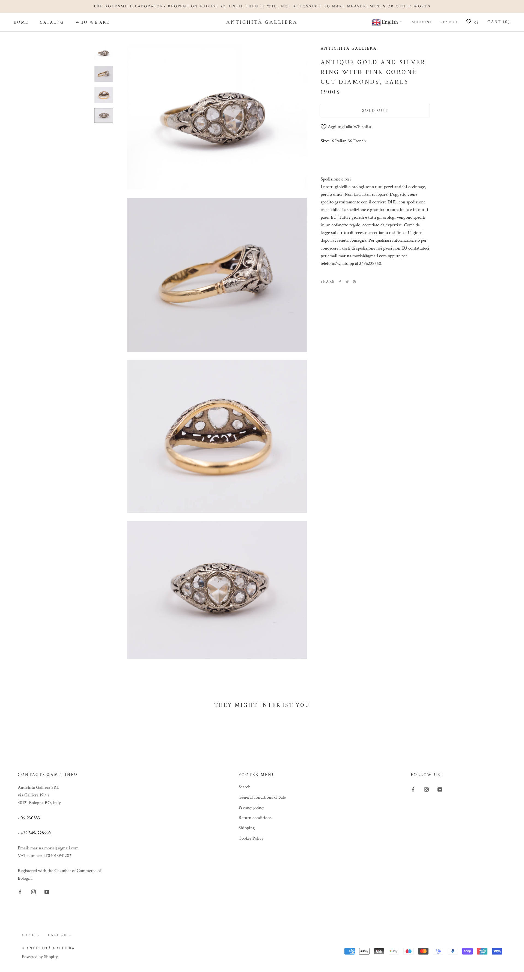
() (475, 22)
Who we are (92, 22)
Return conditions (255, 818)
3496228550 (40, 833)
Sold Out (375, 110)
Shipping (247, 828)
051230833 (30, 818)
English (57, 935)
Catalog (52, 22)
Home (21, 22)
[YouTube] (46, 892)
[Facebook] (340, 281)
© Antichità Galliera (48, 948)
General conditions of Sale (262, 797)
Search (449, 22)
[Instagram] (33, 892)
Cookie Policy (251, 838)
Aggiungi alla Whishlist (349, 127)
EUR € (28, 935)
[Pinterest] (354, 281)
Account (422, 22)
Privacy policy (251, 807)
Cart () (498, 22)
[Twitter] (347, 281)
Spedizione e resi (336, 179)
